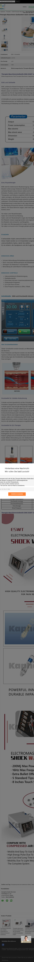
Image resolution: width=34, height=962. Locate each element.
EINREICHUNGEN (17, 494)
